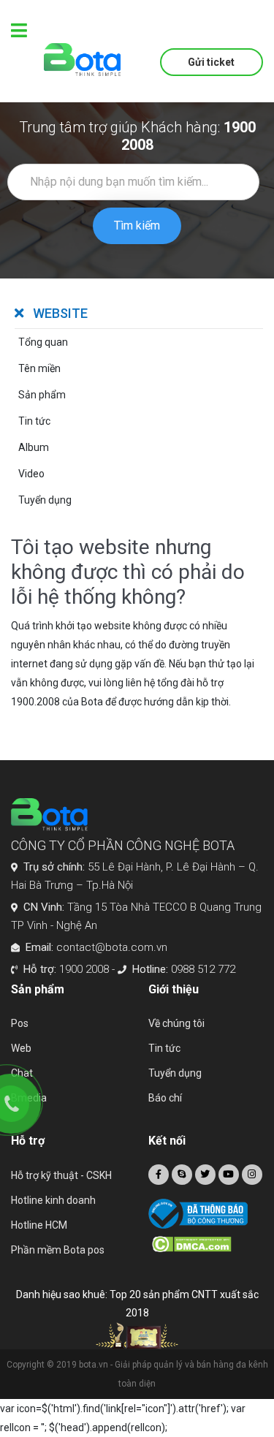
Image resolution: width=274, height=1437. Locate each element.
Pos (19, 1023)
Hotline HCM (39, 1225)
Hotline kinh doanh (53, 1200)
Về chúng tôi (176, 1023)
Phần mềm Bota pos (57, 1250)
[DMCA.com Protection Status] (208, 1244)
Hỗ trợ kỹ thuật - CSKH (61, 1175)
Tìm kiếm (137, 225)
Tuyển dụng (175, 1073)
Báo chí (165, 1098)
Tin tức (164, 1048)
